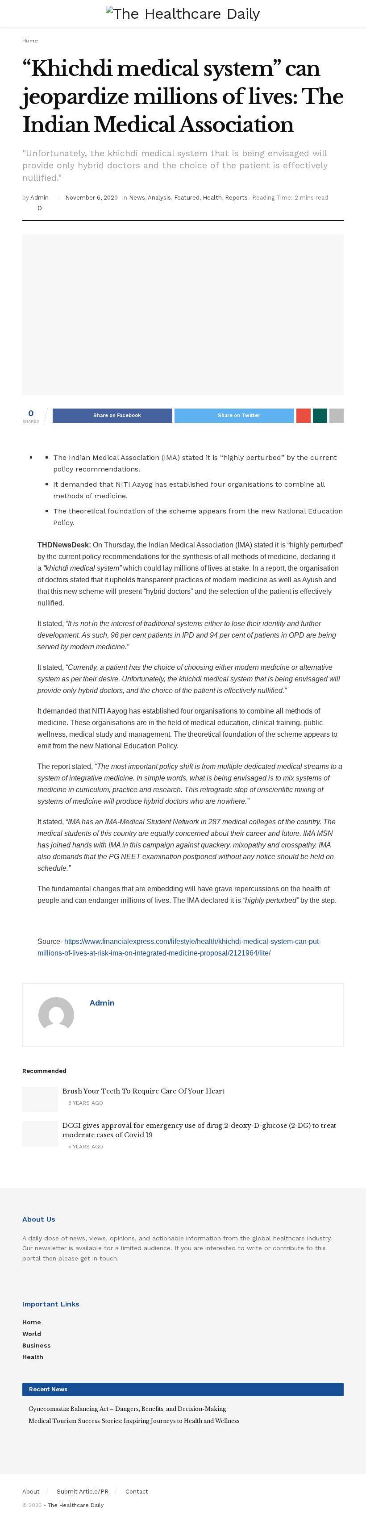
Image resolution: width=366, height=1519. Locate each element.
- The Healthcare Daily (73, 1505)
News (137, 197)
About (31, 1491)
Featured (187, 197)
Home (30, 41)
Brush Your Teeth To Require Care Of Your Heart (143, 1091)
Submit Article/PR (82, 1491)
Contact (136, 1491)
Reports (236, 197)
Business (36, 1345)
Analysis (159, 197)
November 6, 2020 (91, 197)
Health (212, 197)
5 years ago (85, 1103)
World (31, 1333)
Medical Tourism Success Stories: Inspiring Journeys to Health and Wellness (134, 1421)
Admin (39, 197)
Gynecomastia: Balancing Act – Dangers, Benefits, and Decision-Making (127, 1409)
